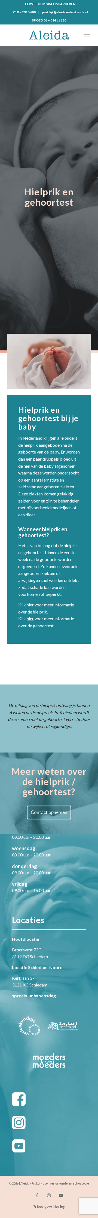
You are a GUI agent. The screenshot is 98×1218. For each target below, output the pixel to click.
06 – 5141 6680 (55, 20)
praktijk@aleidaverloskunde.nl (65, 12)
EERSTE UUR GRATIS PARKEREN (50, 4)
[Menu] (87, 35)
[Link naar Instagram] (49, 1195)
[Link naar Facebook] (37, 1195)
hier (30, 604)
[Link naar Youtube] (61, 1195)
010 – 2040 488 (24, 12)
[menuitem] (50, 4)
